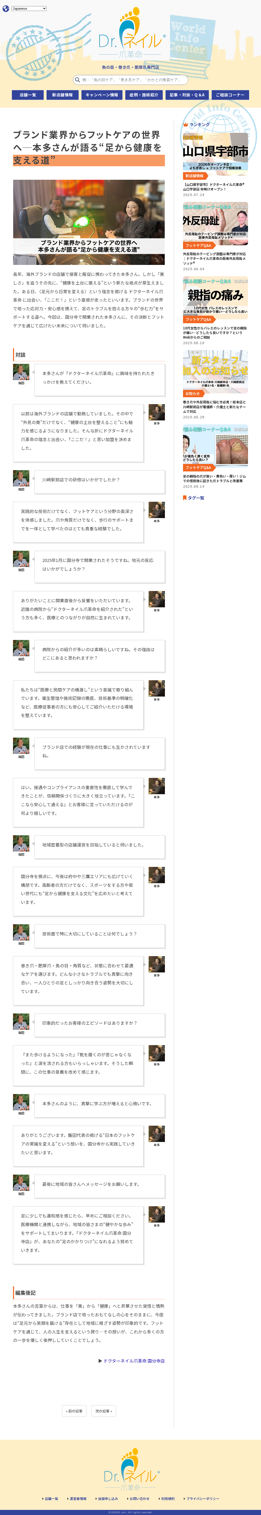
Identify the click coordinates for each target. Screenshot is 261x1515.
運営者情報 (78, 1498)
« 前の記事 (74, 1411)
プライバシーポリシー (202, 1498)
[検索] (77, 79)
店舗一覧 (28, 94)
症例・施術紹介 (144, 94)
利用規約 (168, 1498)
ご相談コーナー (230, 94)
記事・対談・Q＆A (187, 94)
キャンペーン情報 (102, 94)
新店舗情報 (62, 94)
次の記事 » (103, 1411)
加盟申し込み (108, 1498)
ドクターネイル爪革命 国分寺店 (134, 1361)
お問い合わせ (140, 1498)
